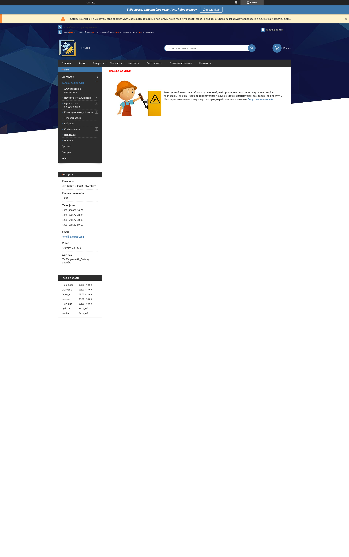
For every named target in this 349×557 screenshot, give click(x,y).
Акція (82, 63)
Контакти (133, 63)
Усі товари (68, 77)
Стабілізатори (72, 129)
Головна (66, 63)
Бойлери (69, 123)
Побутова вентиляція (260, 99)
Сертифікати (154, 63)
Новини (203, 63)
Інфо (64, 158)
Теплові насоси (72, 118)
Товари (97, 63)
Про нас (114, 63)
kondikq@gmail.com (73, 236)
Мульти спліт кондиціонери (72, 105)
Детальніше (211, 9)
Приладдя (70, 134)
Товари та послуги (73, 83)
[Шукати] (252, 48)
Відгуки (66, 152)
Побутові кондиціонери (77, 97)
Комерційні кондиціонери (78, 112)
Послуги (68, 140)
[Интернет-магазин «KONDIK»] (67, 48)
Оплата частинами (181, 63)
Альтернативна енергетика (72, 90)
